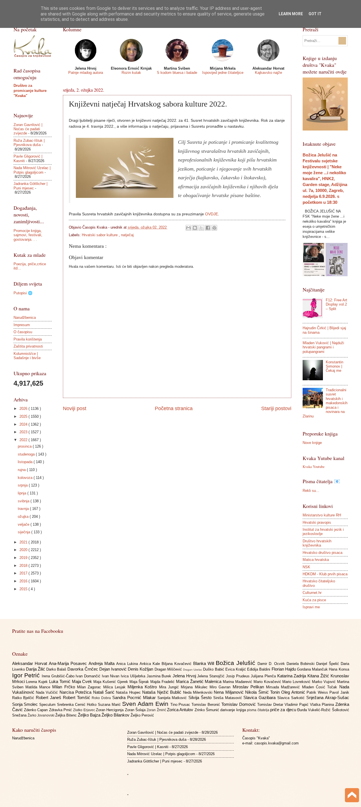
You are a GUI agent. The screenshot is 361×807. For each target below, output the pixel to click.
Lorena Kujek (37, 682)
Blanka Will (204, 663)
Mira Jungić (170, 687)
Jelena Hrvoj (185, 675)
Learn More (291, 14)
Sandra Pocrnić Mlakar (134, 697)
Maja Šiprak (140, 682)
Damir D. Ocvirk (272, 664)
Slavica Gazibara (260, 697)
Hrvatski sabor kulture (100, 235)
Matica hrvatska (316, 560)
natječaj (127, 235)
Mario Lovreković (297, 682)
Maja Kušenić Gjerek (111, 682)
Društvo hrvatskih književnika (317, 543)
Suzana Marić (110, 704)
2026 (23, 408)
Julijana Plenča (264, 676)
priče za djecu (283, 709)
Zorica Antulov (181, 709)
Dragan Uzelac (193, 669)
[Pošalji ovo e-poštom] (188, 228)
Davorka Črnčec (83, 669)
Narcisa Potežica (76, 692)
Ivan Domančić (89, 676)
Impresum (22, 325)
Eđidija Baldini (259, 669)
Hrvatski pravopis (317, 522)
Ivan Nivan (111, 676)
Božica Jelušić (236, 663)
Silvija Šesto (200, 697)
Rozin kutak (131, 72)
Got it (315, 14)
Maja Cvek (83, 681)
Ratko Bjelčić (24, 698)
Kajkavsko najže (268, 72)
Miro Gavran (221, 687)
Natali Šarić (104, 692)
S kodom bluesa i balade (177, 72)
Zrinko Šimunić (208, 710)
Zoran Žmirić (157, 710)
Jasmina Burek (160, 676)
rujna (22, 470)
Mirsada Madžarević (284, 687)
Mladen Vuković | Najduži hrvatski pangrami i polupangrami (323, 347)
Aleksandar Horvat (30, 663)
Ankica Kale (151, 664)
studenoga (27, 454)
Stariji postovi (276, 408)
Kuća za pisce (314, 600)
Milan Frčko (64, 686)
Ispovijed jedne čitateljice (222, 72)
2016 (23, 581)
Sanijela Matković (173, 698)
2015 (23, 589)
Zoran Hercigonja (110, 710)
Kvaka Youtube (314, 466)
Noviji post (74, 408)
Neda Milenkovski (198, 692)
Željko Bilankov (116, 715)
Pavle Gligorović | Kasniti (147, 747)
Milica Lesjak (115, 687)
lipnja (22, 493)
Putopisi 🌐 (23, 293)
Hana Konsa (339, 669)
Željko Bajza (90, 715)
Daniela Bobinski (301, 664)
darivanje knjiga (233, 710)
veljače (24, 524)
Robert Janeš (49, 697)
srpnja (23, 485)
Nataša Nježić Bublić (162, 692)
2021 (23, 542)
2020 (23, 550)
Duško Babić (214, 669)
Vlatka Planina (322, 704)
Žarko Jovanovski (41, 715)
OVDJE (211, 214)
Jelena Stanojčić (211, 676)
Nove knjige (312, 443)
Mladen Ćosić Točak (320, 687)
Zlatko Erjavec (84, 710)
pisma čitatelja (258, 710)
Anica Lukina (128, 664)
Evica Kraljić (236, 669)
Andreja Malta (102, 663)
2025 (23, 416)
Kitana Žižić (318, 675)
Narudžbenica (25, 317)
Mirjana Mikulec (195, 687)
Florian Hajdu (284, 669)
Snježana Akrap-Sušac (327, 697)
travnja (24, 509)
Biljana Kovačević (177, 664)
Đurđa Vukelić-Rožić (314, 710)
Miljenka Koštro (143, 686)
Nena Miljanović (229, 692)
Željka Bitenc (66, 715)
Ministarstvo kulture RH (322, 515)
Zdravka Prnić (61, 710)
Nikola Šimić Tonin (263, 692)
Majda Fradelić (163, 682)
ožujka (24, 516)
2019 (23, 558)
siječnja (24, 532)
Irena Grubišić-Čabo (59, 676)
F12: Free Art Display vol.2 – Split (336, 304)
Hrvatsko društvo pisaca (322, 552)
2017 (23, 573)
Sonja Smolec (25, 704)
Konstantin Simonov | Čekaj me (334, 366)
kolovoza (26, 478)
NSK (306, 567)
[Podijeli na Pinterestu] (214, 228)
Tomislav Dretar (271, 704)
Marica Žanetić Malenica (199, 681)
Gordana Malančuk (313, 669)
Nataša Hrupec (129, 692)
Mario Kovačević (268, 682)
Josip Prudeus (238, 676)
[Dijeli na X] (201, 228)
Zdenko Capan (36, 710)
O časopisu (23, 332)
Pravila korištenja (28, 339)
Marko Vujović (324, 682)
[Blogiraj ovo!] (195, 228)
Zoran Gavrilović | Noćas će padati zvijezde (28, 129)
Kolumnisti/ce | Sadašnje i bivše (27, 355)
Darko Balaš (56, 669)
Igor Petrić (27, 675)
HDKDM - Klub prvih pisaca (325, 574)
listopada (26, 462)
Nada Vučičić (48, 692)
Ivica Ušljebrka (133, 676)
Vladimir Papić (297, 704)
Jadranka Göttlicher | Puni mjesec (30, 186)
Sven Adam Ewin (146, 703)
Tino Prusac (181, 704)
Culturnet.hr (312, 593)
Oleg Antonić (294, 692)
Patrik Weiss (318, 692)
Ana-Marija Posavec (69, 663)
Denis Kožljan (141, 669)
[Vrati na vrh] (352, 796)
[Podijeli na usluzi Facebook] (208, 228)
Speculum (48, 704)
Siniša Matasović (228, 698)
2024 (23, 424)
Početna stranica (174, 408)
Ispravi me (311, 607)
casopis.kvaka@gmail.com (276, 743)
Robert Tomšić (77, 697)
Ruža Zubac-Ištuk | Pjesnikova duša (29, 142)
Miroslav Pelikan (249, 686)
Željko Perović (142, 715)
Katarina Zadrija (292, 675)
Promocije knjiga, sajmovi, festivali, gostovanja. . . (28, 235)
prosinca (25, 446)
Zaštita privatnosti (28, 346)
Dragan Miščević (169, 669)
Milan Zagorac (90, 687)
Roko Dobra (102, 698)
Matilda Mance (38, 687)
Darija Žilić (36, 669)
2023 (23, 432)
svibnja (24, 501)
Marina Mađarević (238, 682)
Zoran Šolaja (136, 710)
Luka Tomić (60, 681)
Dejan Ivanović (113, 669)
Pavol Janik (339, 692)
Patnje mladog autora (85, 72)
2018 (23, 565)
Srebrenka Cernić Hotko (77, 704)
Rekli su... (311, 490)
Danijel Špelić (328, 664)
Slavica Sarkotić (291, 698)
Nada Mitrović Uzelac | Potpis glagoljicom (32, 170)
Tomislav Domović (239, 704)
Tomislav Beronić (206, 704)
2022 (23, 440)
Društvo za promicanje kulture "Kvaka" (30, 90)
